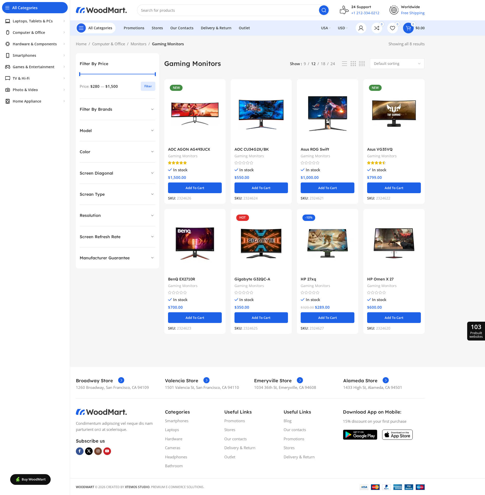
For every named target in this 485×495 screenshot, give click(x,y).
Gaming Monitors (183, 155)
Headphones (176, 456)
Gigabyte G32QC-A (252, 279)
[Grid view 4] (362, 63)
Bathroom (174, 465)
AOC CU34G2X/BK (251, 149)
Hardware (173, 438)
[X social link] (89, 451)
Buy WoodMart (34, 479)
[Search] (324, 10)
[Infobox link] (100, 380)
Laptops (172, 429)
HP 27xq (308, 279)
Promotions (234, 420)
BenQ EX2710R (181, 279)
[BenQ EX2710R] (195, 243)
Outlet (229, 456)
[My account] (361, 28)
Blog (288, 420)
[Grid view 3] (353, 63)
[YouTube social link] (107, 451)
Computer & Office (108, 43)
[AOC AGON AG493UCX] (195, 113)
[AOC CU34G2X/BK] (261, 113)
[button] (195, 187)
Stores (229, 429)
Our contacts (235, 438)
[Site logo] (101, 9)
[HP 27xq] (327, 243)
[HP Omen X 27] (394, 243)
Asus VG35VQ (380, 149)
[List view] (344, 63)
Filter (148, 86)
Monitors (138, 43)
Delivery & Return (239, 447)
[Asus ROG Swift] (327, 113)
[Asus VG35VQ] (394, 113)
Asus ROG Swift (315, 149)
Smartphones (176, 420)
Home (81, 43)
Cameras (172, 447)
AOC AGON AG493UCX (189, 149)
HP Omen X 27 (380, 279)
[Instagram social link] (98, 451)
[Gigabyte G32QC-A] (261, 243)
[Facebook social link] (80, 451)
